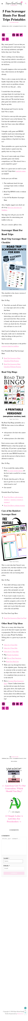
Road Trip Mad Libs (12, 661)
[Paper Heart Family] (14, 3)
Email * (7, 866)
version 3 (20, 499)
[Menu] (2, 3)
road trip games (21, 171)
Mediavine (20, 1014)
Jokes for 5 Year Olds (10, 648)
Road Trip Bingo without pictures (14, 505)
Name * (6, 858)
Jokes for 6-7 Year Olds (11, 651)
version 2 (13, 499)
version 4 (7, 502)
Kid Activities (14, 761)
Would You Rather (13, 655)
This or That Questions (14, 658)
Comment (6, 836)
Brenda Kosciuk (14, 22)
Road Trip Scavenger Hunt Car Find (15, 618)
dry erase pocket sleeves (15, 470)
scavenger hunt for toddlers (10, 346)
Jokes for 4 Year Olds (10, 645)
